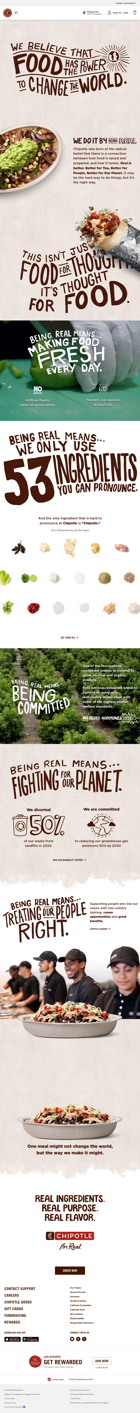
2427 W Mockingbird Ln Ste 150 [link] (95, 14)
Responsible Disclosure (82, 1322)
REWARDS (12, 1322)
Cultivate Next (77, 1309)
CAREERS (11, 1295)
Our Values (75, 1287)
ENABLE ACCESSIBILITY (126, 3)
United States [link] (58, 1379)
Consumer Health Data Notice (82, 1394)
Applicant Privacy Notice (80, 1390)
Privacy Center (10, 1403)
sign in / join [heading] (120, 13)
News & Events (77, 1292)
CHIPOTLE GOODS (18, 1302)
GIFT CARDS (13, 1308)
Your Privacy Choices (12, 1407)
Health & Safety (78, 1300)
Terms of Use (9, 1398)
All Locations (76, 1314)
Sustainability (77, 1318)
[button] (70, 1271)
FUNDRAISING (15, 1315)
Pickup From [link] (93, 12)
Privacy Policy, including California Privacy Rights (89, 1403)
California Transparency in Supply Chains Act (22, 1394)
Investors (75, 1296)
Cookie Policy (75, 1398)
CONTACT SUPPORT (19, 1288)
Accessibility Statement (13, 1390)
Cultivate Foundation (80, 1305)
